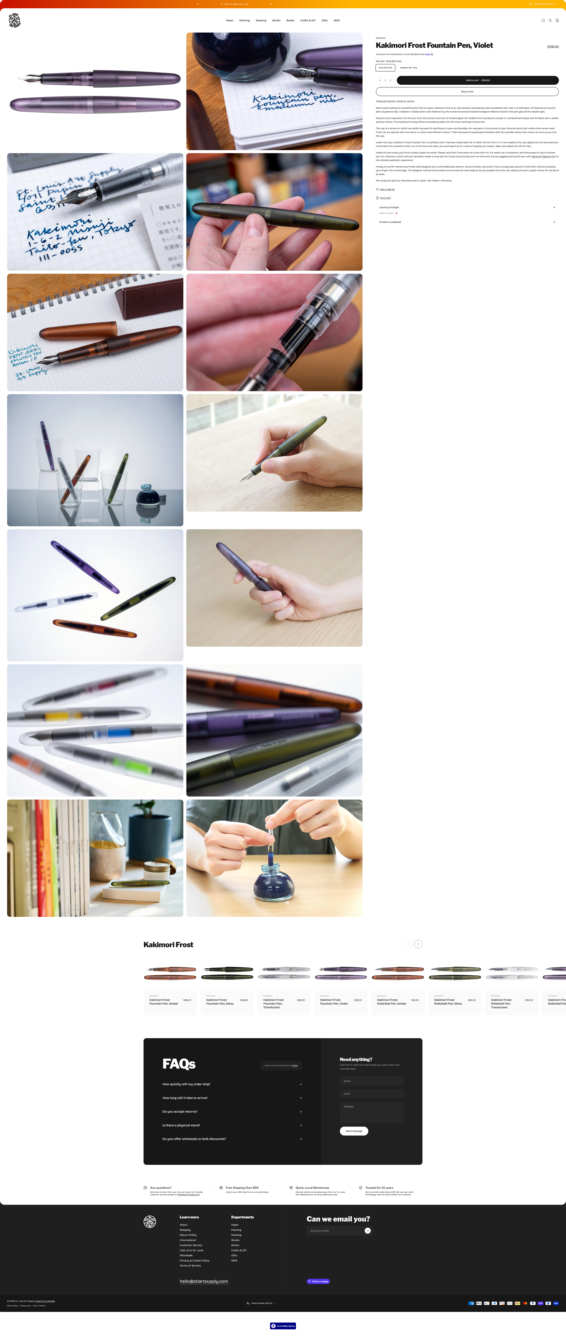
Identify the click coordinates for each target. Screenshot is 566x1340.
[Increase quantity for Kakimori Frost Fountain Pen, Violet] (391, 80)
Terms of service (39, 1306)
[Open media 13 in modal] (95, 858)
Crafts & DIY (239, 1250)
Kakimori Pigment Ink (543, 156)
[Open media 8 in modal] (274, 453)
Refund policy (12, 1306)
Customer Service (191, 1245)
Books (235, 1245)
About (183, 1224)
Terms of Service (190, 1265)
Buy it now (467, 91)
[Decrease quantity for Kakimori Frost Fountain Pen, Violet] (379, 80)
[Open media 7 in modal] (95, 460)
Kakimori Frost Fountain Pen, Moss (220, 1001)
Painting (236, 1230)
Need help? (385, 198)
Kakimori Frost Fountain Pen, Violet (334, 1001)
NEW (234, 1260)
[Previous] (198, 4)
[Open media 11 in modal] (95, 730)
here (295, 1065)
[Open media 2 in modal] (274, 91)
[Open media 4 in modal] (274, 212)
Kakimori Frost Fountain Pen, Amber (163, 1001)
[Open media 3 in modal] (95, 212)
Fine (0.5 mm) (385, 67)
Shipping (185, 1230)
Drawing (236, 1235)
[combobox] (544, 4)
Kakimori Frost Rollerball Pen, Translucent (501, 1003)
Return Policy (188, 1235)
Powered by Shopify (45, 1301)
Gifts (234, 1255)
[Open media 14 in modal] (274, 858)
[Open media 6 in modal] (274, 332)
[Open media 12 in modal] (274, 730)
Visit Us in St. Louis (191, 1250)
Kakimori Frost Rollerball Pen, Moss (448, 1001)
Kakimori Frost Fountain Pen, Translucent (273, 1003)
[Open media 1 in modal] (95, 91)
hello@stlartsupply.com (188, 1194)
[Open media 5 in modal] (95, 332)
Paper (235, 1224)
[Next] (271, 4)
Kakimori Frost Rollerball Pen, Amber (391, 1001)
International (188, 1240)
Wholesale (186, 1255)
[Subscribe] (368, 1231)
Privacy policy (25, 1306)
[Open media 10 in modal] (274, 588)
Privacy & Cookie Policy (194, 1260)
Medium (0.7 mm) (408, 67)
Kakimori (381, 38)
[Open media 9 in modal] (95, 595)
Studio (235, 1240)
